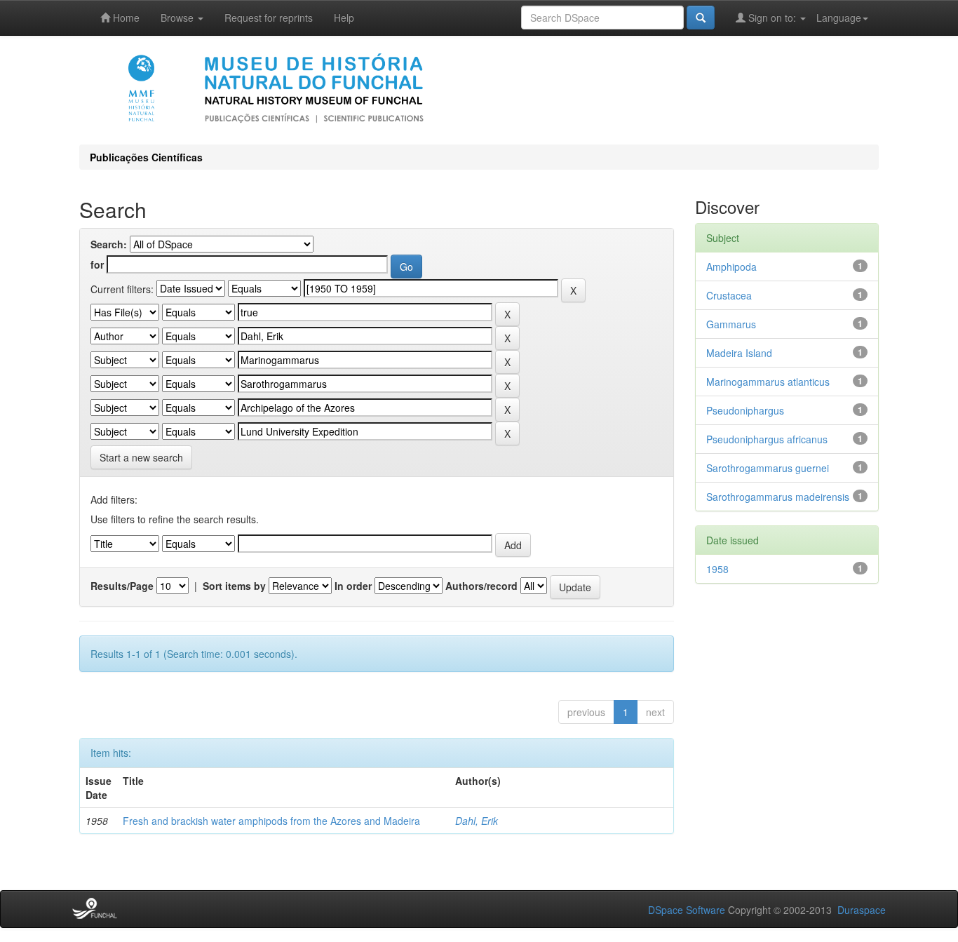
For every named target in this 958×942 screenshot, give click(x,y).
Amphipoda (731, 267)
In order (353, 586)
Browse (178, 18)
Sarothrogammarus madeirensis (777, 497)
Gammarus (731, 324)
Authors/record (481, 586)
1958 (717, 569)
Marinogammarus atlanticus (768, 382)
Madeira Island (739, 353)
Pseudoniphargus (745, 410)
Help (344, 18)
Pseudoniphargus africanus (767, 439)
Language (838, 18)
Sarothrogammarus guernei (767, 468)
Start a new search (141, 457)
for (97, 264)
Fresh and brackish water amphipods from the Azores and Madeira (271, 821)
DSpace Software (686, 910)
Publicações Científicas (146, 157)
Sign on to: (772, 18)
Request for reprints (268, 18)
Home (125, 18)
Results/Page (122, 586)
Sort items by (234, 586)
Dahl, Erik (476, 821)
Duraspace (861, 910)
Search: (108, 244)
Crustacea (729, 295)
